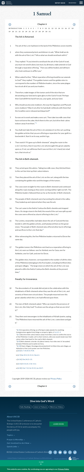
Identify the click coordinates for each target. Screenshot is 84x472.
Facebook (55, 452)
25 (30, 31)
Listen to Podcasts (40, 407)
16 (66, 28)
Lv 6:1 (57, 332)
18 (72, 28)
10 (46, 28)
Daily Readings (25, 407)
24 (26, 31)
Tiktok (75, 452)
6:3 (19, 330)
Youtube (60, 452)
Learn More (58, 424)
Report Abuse (60, 3)
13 (56, 28)
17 (69, 28)
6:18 (19, 346)
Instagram (70, 452)
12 (52, 28)
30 (46, 31)
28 (40, 31)
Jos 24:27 (39, 368)
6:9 (19, 341)
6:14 (19, 359)
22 (20, 31)
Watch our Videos (56, 407)
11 (49, 28)
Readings (72, 3)
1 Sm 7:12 (25, 368)
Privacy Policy (56, 378)
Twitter (50, 452)
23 (23, 31)
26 (33, 31)
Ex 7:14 (23, 351)
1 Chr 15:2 (32, 364)
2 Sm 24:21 (25, 359)
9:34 (32, 351)
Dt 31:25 (25, 364)
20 (13, 31)
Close (41, 462)
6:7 (19, 334)
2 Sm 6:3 (36, 355)
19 (10, 31)
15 (62, 28)
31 (50, 31)
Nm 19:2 (24, 355)
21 (16, 31)
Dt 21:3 (30, 355)
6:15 (19, 364)
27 (36, 31)
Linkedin (65, 452)
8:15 (28, 351)
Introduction (15, 28)
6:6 (19, 351)
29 (43, 31)
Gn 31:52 (32, 368)
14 (59, 28)
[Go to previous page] (11, 24)
